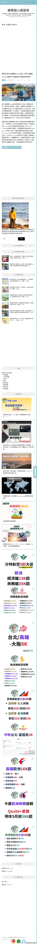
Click (35, 472)
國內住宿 (5, 386)
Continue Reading (14, 147)
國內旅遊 (5, 382)
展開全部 (4, 373)
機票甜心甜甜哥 (18, 10)
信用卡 (5, 378)
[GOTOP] (23, 941)
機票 (4, 381)
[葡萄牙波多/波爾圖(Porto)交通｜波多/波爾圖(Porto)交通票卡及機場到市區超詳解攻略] (18, 92)
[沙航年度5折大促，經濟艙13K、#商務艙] (18, 569)
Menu (5, 2)
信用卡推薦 (6, 377)
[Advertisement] (18, 52)
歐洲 (4, 80)
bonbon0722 (11, 80)
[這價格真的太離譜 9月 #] (18, 637)
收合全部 (9, 373)
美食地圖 (5, 388)
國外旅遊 (5, 384)
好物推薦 (5, 375)
